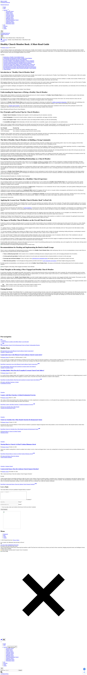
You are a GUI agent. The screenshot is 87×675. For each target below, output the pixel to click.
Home (4, 7)
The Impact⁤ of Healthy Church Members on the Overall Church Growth (18, 65)
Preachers (5, 26)
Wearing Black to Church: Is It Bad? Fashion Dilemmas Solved (18, 444)
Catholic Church (9, 13)
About (4, 27)
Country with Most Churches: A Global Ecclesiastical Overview (18, 395)
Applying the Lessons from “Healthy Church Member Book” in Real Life (19, 64)
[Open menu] (2, 36)
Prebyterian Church (10, 23)
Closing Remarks (7, 69)
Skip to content (4, 1)
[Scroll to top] (1, 640)
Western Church (5, 47)
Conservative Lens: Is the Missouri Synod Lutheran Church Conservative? (21, 354)
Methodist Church (10, 18)
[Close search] (2, 668)
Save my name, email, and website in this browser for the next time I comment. (19, 507)
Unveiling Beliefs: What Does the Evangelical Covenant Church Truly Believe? (22, 370)
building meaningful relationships (59, 102)
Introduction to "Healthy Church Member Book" (13, 57)
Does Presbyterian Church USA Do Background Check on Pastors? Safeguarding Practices (20, 344)
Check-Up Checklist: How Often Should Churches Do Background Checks (21, 419)
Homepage (5, 534)
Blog (4, 535)
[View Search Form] (2, 31)
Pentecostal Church (10, 22)
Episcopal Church (10, 15)
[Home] (1, 39)
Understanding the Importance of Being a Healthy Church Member (17, 58)
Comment (29, 499)
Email (20, 504)
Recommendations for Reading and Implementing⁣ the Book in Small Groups (19, 66)
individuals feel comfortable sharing (40, 258)
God (4, 24)
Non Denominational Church (12, 20)
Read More (19, 364)
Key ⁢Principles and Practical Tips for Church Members (15, 59)
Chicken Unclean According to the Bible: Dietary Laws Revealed (15, 341)
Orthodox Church (10, 21)
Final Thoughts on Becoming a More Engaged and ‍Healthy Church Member (19, 68)
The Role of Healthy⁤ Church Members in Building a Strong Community (18, 60)
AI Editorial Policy (5, 673)
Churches (3, 41)
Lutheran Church (9, 17)
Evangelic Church (10, 16)
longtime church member (14, 105)
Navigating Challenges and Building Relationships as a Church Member (18, 62)
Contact (5, 28)
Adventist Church (10, 11)
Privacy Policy (16, 540)
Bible (4, 8)
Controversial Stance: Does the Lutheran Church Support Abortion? (20, 469)
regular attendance (28, 207)
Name (20, 501)
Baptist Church (9, 12)
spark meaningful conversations (49, 260)
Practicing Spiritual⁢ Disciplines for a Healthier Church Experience (17, 63)
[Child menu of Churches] (9, 10)
